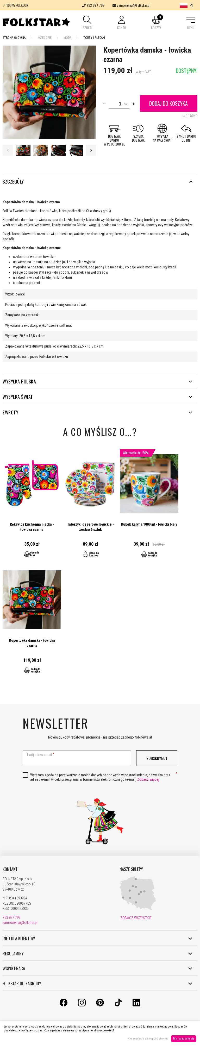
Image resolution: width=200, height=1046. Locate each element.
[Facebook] (63, 1005)
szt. (126, 104)
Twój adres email (39, 755)
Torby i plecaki (94, 37)
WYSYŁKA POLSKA (19, 381)
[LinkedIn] (136, 1005)
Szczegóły (13, 181)
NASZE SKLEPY (131, 869)
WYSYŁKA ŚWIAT (18, 396)
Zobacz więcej (148, 779)
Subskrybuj (156, 758)
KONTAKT (10, 869)
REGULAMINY (13, 953)
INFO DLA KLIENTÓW (19, 938)
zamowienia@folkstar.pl (133, 5)
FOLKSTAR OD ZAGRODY (22, 983)
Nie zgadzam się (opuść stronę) (148, 1038)
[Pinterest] (100, 1005)
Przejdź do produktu (32, 506)
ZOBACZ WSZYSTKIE (136, 918)
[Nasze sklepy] (138, 909)
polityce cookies (32, 1030)
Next (91, 150)
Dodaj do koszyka (168, 103)
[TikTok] (118, 1005)
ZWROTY (10, 412)
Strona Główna (14, 37)
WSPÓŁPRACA (14, 968)
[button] (87, 23)
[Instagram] (82, 1005)
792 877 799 (95, 5)
